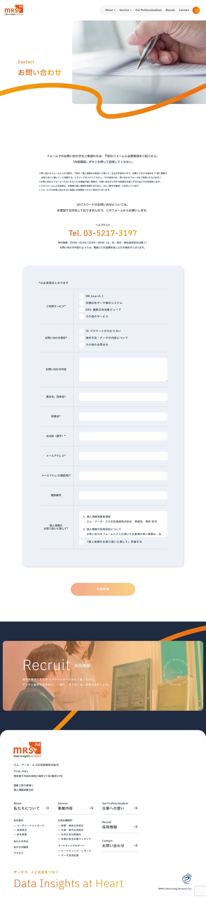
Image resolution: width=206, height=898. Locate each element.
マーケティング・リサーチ (76, 851)
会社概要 (22, 834)
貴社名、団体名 (56, 397)
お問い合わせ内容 (56, 369)
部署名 (56, 416)
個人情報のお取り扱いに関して (56, 527)
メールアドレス (56, 456)
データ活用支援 (70, 855)
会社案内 (18, 820)
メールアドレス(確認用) (55, 476)
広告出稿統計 (65, 820)
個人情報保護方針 (24, 790)
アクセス (18, 853)
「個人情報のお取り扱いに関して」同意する (114, 542)
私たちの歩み (21, 841)
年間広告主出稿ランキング (76, 839)
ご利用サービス (56, 306)
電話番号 (56, 495)
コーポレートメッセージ (31, 825)
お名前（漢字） (56, 436)
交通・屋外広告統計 (72, 830)
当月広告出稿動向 (71, 834)
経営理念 (22, 830)
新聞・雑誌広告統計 (72, 825)
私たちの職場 (21, 847)
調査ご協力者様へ (24, 785)
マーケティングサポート (71, 846)
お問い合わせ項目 (56, 338)
